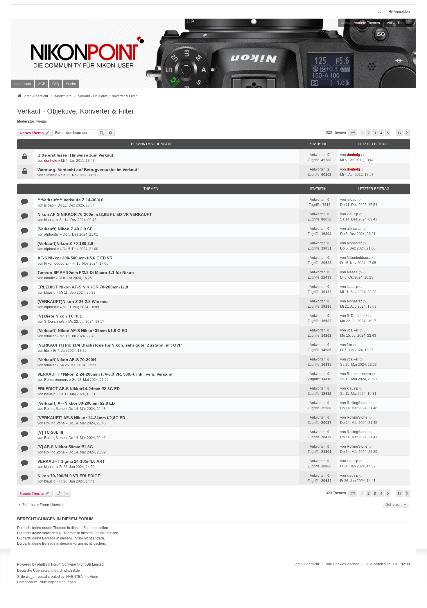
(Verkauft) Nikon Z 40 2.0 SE (64, 229)
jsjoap (49, 205)
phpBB (42, 564)
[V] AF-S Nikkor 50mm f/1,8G (65, 446)
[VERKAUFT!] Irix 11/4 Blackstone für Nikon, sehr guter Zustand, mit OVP (109, 345)
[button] (352, 132)
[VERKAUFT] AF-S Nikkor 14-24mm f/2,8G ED (81, 417)
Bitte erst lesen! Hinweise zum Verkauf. (75, 155)
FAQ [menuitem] (55, 84)
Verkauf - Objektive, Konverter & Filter (75, 111)
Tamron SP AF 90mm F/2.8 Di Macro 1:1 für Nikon (85, 272)
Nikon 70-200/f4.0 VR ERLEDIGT (68, 476)
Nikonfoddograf (56, 263)
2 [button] (368, 132)
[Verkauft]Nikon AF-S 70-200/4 (66, 359)
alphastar (51, 234)
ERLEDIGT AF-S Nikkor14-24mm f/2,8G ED (78, 388)
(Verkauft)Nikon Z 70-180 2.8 (65, 243)
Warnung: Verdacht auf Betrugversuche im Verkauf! (88, 169)
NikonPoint (52, 47)
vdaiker (50, 336)
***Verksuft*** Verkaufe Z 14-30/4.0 (70, 200)
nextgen (91, 577)
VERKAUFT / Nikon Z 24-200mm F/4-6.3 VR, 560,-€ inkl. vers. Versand (105, 374)
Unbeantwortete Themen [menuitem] (360, 23)
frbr (46, 351)
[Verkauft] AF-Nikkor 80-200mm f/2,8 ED (76, 403)
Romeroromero (56, 380)
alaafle (49, 278)
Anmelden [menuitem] (402, 12)
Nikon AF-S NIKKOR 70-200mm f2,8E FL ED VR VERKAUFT (94, 214)
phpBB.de (72, 570)
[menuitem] (22, 84)
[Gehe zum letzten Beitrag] (363, 154)
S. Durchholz (54, 322)
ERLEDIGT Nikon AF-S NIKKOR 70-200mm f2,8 (82, 287)
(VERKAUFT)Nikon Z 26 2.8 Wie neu (72, 301)
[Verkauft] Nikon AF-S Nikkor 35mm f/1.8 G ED (82, 330)
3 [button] (375, 132)
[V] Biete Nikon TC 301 (59, 316)
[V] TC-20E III (50, 432)
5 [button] (388, 132)
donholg (50, 161)
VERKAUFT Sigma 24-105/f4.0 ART (71, 461)
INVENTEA (74, 577)
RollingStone (54, 409)
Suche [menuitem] (71, 84)
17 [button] (399, 132)
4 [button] (381, 132)
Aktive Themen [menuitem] (398, 23)
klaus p (49, 220)
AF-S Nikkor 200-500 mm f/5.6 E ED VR (74, 258)
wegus (41, 121)
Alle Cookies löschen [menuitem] (342, 564)
